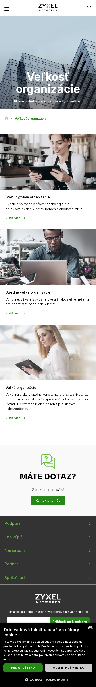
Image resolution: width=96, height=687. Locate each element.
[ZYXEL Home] (48, 7)
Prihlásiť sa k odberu (69, 622)
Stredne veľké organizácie (28, 292)
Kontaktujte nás (48, 500)
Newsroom (14, 550)
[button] (48, 679)
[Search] (89, 6)
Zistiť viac (13, 218)
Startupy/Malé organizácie (28, 197)
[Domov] (6, 118)
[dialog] (48, 655)
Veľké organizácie (21, 387)
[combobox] (90, 628)
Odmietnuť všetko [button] (68, 667)
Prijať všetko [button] (23, 667)
